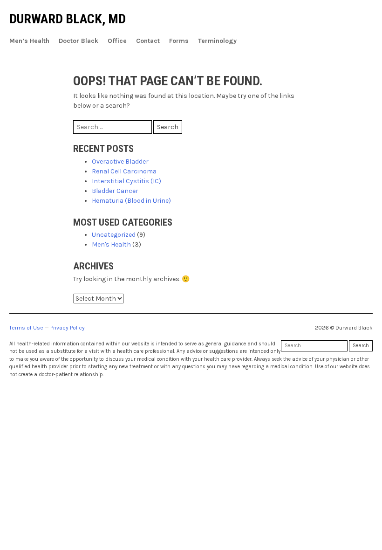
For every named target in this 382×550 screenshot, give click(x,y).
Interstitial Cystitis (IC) (126, 181)
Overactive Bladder (120, 161)
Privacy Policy (67, 327)
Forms (179, 41)
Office (117, 41)
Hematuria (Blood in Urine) (131, 201)
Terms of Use (26, 327)
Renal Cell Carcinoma (124, 171)
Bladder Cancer (115, 191)
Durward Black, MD (67, 19)
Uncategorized (114, 235)
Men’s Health (29, 41)
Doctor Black (78, 41)
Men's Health (111, 244)
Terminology (217, 41)
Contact (148, 41)
